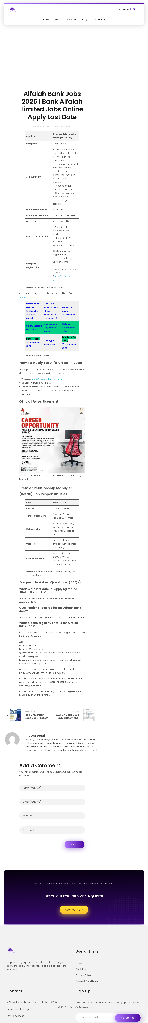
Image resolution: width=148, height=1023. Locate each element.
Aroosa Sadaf (42, 126)
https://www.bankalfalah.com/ (47, 379)
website (23, 296)
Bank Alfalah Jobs (63, 126)
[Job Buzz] (13, 10)
